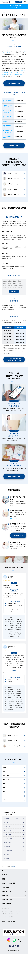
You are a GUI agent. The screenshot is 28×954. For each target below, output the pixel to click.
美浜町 (10, 287)
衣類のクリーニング (13, 173)
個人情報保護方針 (6, 908)
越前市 (21, 283)
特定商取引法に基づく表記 (8, 916)
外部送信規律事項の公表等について (10, 913)
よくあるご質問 (8, 850)
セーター (5, 121)
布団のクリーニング (13, 184)
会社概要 (4, 924)
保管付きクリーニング (14, 178)
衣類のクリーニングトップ (11, 818)
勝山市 (5, 283)
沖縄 (4, 800)
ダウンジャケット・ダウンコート (7, 111)
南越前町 (21, 285)
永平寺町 (10, 285)
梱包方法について (14, 518)
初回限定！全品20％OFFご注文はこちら (14, 6)
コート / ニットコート (7, 116)
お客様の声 (7, 846)
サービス (4, 875)
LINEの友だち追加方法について (9, 921)
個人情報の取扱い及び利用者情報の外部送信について (14, 911)
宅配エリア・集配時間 (8, 883)
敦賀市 (10, 281)
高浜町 (14, 287)
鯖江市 (10, 283)
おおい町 (20, 287)
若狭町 (5, 290)
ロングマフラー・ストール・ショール (7, 131)
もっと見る (13, 291)
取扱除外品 (7, 854)
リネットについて (7, 891)
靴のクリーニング (12, 189)
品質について (7, 830)
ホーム (3, 866)
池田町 (16, 285)
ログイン (20, 1)
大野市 (19, 281)
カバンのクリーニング (14, 194)
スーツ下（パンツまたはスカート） (7, 106)
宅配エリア (7, 826)
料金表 (6, 822)
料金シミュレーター (9, 842)
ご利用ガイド (7, 834)
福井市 (5, 281)
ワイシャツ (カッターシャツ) (8, 136)
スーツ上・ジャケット (7, 100)
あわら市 (15, 283)
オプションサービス (9, 838)
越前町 (5, 287)
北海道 (4, 767)
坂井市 (5, 285)
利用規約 (6, 859)
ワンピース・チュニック (7, 126)
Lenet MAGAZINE (7, 900)
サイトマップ (5, 926)
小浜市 (14, 281)
